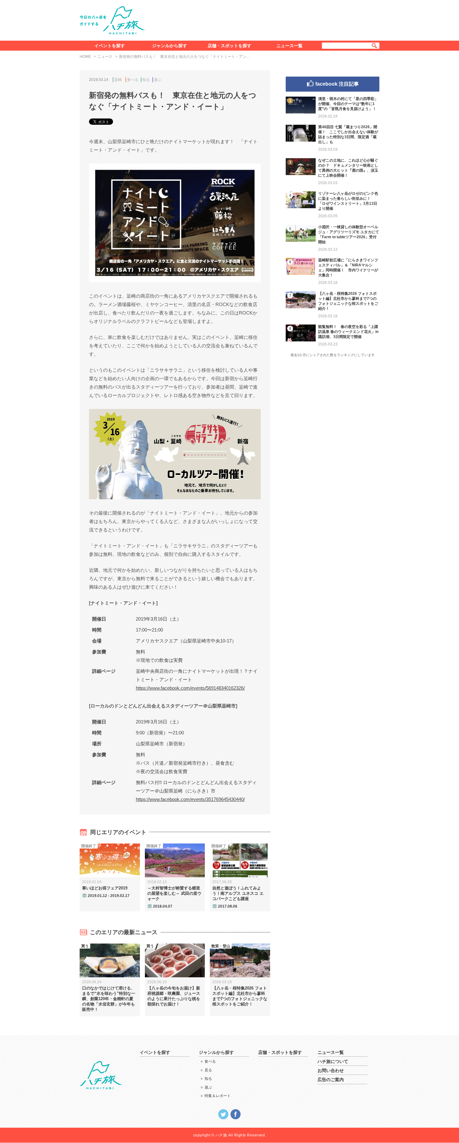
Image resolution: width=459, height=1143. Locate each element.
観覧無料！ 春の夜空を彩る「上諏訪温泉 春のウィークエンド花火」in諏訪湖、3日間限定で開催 (348, 332)
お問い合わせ (331, 1070)
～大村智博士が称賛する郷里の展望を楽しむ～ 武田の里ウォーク (174, 893)
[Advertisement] (266, 19)
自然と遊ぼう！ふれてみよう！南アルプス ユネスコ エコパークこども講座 (238, 893)
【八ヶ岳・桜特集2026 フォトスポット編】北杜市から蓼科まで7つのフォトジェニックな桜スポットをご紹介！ (239, 996)
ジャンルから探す (169, 45)
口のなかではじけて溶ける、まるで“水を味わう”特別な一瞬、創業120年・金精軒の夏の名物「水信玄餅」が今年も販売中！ (108, 999)
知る (146, 80)
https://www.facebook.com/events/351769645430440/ (190, 799)
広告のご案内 (331, 1079)
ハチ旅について (333, 1061)
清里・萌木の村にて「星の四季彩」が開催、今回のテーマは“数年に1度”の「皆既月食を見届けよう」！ (348, 104)
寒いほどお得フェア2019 (104, 888)
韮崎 (118, 80)
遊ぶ (157, 80)
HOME (85, 56)
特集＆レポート (218, 1096)
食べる (132, 80)
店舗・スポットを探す (229, 45)
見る (208, 1070)
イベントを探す (109, 45)
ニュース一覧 (289, 45)
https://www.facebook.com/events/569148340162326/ (190, 688)
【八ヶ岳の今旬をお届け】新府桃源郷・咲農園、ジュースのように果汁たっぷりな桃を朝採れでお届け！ (173, 996)
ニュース (104, 56)
